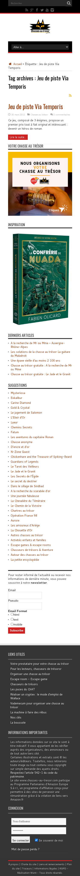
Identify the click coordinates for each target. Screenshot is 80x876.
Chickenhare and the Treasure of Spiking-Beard (41, 457)
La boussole (18, 722)
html (16, 614)
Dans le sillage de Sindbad (27, 486)
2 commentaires (62, 114)
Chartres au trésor (22, 511)
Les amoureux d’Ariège (25, 525)
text (15, 619)
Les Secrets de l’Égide (25, 476)
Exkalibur (16, 398)
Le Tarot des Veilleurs (25, 466)
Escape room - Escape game (28, 679)
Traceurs (27, 868)
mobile (17, 624)
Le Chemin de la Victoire (26, 506)
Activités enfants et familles (28, 540)
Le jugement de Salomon (26, 412)
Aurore (15, 520)
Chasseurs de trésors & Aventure (32, 550)
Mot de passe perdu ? (25, 849)
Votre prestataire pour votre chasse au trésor (39, 664)
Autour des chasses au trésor (29, 555)
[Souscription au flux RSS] (70, 95)
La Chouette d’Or (21, 530)
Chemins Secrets (21, 427)
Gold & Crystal (20, 408)
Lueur (14, 422)
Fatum (15, 432)
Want (33, 873)
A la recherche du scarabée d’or (30, 491)
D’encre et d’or (20, 447)
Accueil (17, 64)
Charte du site (28, 864)
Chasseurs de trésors (24, 684)
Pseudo (13, 600)
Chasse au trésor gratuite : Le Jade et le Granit (40, 374)
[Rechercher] (69, 3)
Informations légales (45, 868)
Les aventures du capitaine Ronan (32, 437)
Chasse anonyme (21, 442)
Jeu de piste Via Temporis (35, 106)
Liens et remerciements (51, 864)
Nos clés (15, 717)
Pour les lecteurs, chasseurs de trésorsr (35, 669)
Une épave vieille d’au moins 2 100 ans (35, 360)
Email (12, 590)
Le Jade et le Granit (23, 471)
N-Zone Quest (20, 452)
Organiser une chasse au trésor (30, 674)
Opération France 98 (24, 515)
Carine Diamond (21, 403)
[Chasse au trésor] (40, 31)
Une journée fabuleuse (25, 496)
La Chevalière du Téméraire (28, 501)
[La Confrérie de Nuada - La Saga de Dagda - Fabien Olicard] (40, 325)
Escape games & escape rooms (31, 545)
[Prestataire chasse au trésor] (40, 215)
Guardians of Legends (24, 461)
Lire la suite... (18, 137)
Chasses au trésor (39, 114)
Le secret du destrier (24, 481)
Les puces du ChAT (22, 689)
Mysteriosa (18, 393)
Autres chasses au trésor (27, 535)
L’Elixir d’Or (18, 417)
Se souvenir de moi (50, 840)
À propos (13, 864)
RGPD (63, 868)
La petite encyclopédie (25, 560)
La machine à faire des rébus (28, 712)
